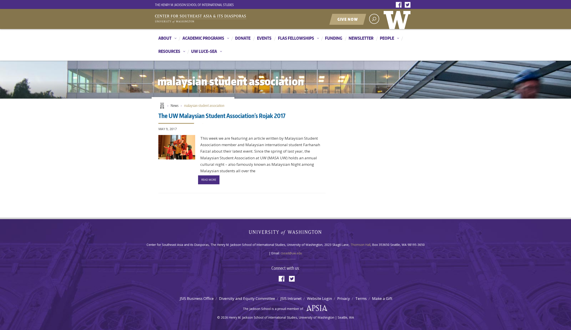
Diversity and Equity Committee (247, 298)
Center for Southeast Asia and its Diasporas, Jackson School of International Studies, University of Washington (205, 19)
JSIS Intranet (291, 298)
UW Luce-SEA (204, 51)
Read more (208, 180)
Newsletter (361, 38)
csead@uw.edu (291, 253)
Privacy (343, 298)
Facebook (400, 5)
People (387, 38)
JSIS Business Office (197, 298)
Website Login (319, 298)
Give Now (347, 19)
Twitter (409, 5)
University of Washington (398, 19)
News (174, 105)
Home (161, 106)
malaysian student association (204, 105)
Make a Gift (382, 298)
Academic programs (203, 38)
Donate (242, 38)
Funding (333, 38)
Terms (361, 298)
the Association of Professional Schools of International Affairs (315, 308)
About (165, 38)
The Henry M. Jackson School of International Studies (194, 5)
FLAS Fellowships (296, 38)
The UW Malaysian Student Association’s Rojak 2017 (222, 115)
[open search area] (374, 19)
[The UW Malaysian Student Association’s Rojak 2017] (176, 147)
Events (264, 38)
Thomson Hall (360, 245)
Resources (169, 51)
